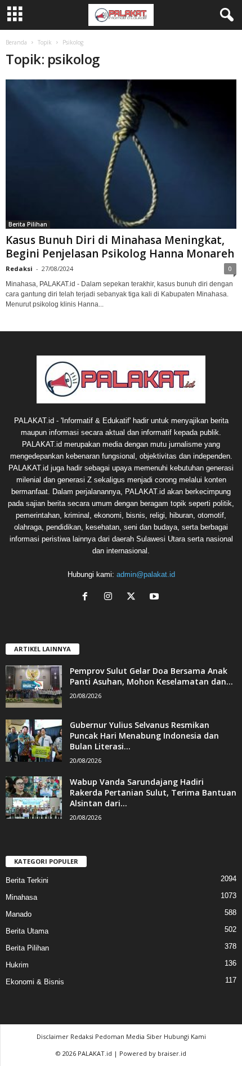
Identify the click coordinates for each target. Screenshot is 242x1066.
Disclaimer (53, 1036)
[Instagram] (110, 597)
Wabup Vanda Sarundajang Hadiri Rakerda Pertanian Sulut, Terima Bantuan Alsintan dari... (153, 792)
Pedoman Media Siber (128, 1036)
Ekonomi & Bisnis (35, 982)
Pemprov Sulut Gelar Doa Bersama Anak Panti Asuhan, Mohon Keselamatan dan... (151, 676)
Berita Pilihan (27, 224)
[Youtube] (155, 597)
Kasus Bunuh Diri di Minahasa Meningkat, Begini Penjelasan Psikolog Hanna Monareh (120, 247)
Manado (19, 914)
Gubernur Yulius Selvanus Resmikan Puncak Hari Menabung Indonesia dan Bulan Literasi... (144, 735)
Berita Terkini (27, 880)
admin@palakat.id (145, 574)
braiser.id (172, 1053)
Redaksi (19, 268)
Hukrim (17, 965)
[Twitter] (133, 597)
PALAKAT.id (95, 1053)
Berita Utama (27, 931)
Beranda (16, 42)
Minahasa (21, 897)
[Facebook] (87, 597)
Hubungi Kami (185, 1036)
